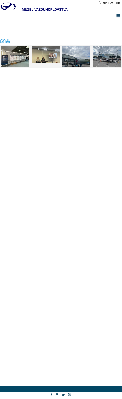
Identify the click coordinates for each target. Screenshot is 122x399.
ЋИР (105, 3)
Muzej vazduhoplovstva (45, 9)
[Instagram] (58, 397)
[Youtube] (70, 397)
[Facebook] (52, 397)
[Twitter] (64, 397)
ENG (118, 3)
